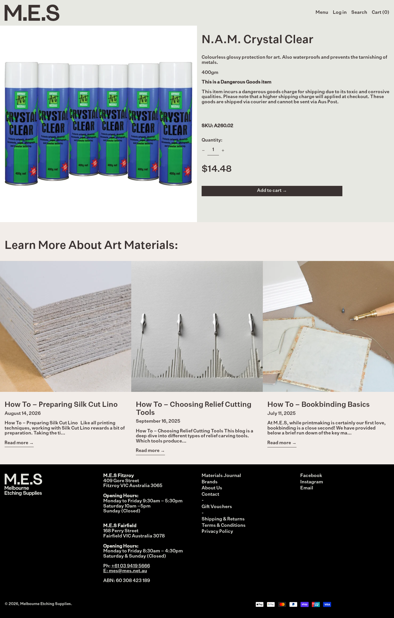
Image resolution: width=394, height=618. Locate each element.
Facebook (311, 476)
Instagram (311, 482)
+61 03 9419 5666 (130, 566)
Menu (322, 12)
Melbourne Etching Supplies (45, 604)
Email (306, 488)
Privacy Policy (217, 531)
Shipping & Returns (223, 519)
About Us (212, 488)
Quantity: (212, 140)
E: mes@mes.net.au (125, 571)
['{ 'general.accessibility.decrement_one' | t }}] (203, 150)
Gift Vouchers (217, 507)
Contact (210, 494)
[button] (359, 13)
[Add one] (223, 150)
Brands (209, 482)
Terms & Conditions (223, 525)
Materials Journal (221, 476)
